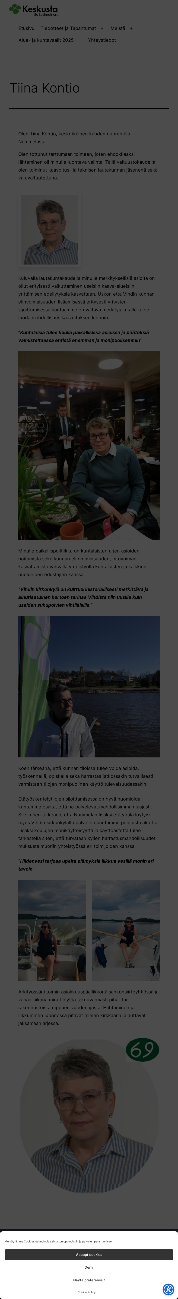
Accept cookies (89, 1254)
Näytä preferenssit (89, 1280)
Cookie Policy (87, 1292)
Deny (89, 1267)
